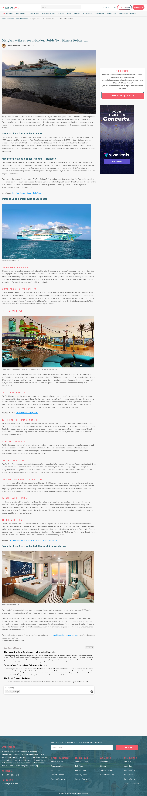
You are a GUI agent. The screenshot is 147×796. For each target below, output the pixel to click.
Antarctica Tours (81, 762)
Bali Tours (79, 766)
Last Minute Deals (48, 13)
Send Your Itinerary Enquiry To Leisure (26, 193)
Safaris (61, 13)
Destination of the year (127, 13)
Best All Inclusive (22, 19)
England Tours (80, 770)
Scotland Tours (81, 779)
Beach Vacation (57, 766)
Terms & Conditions (131, 783)
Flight (69, 13)
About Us (127, 762)
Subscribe (106, 7)
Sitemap (103, 766)
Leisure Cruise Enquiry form (27, 413)
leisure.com (69, 794)
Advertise (128, 766)
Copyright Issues (106, 770)
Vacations (9, 13)
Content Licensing (107, 775)
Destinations (20, 13)
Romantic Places (57, 775)
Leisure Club (129, 775)
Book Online (138, 7)
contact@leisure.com (10, 784)
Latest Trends (34, 13)
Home (4, 19)
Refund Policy (129, 770)
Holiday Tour (55, 770)
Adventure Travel (57, 762)
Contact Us (104, 762)
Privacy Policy (129, 779)
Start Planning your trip (122, 95)
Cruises (11, 19)
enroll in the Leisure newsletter (64, 635)
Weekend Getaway (58, 779)
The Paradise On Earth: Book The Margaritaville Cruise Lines (33, 540)
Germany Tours (81, 775)
